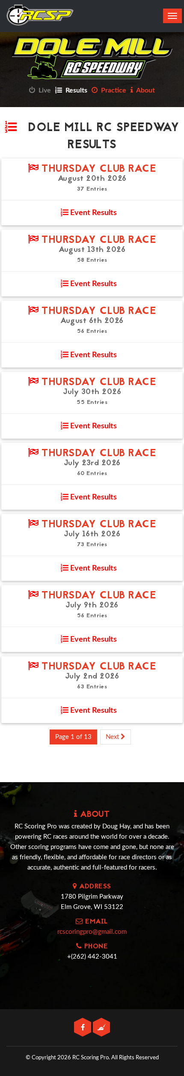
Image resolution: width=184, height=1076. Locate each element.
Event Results (92, 213)
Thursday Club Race (97, 169)
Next (113, 737)
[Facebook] (83, 1028)
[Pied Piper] (101, 1028)
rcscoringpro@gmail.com (92, 932)
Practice (112, 90)
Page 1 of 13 (73, 737)
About (144, 90)
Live (43, 90)
